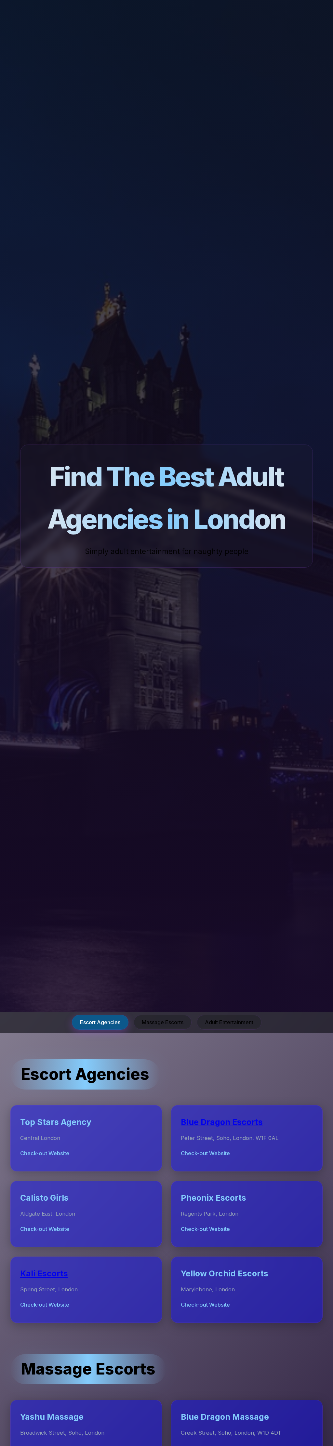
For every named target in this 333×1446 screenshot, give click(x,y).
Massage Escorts (162, 1022)
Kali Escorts (44, 1273)
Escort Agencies (100, 1022)
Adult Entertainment (229, 1022)
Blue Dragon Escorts (222, 1122)
